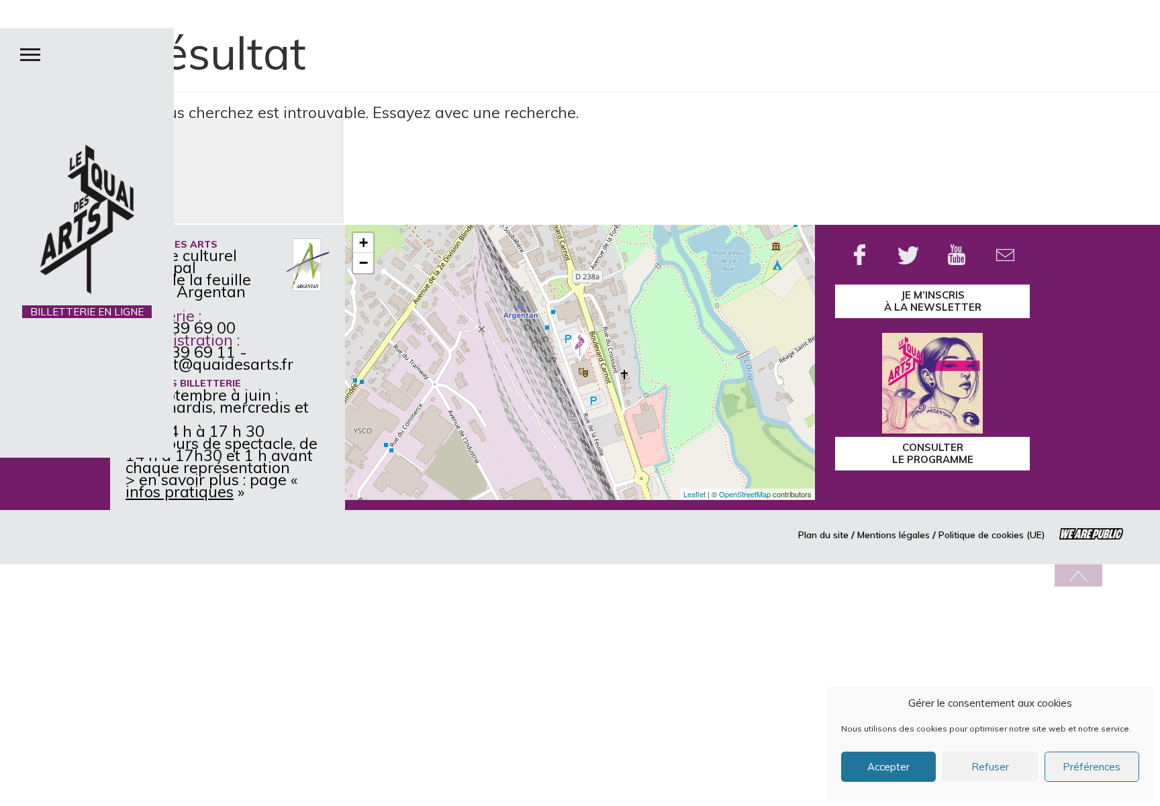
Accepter (888, 766)
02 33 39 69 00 (181, 328)
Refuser (990, 766)
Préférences (1091, 766)
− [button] (363, 262)
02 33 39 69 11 (181, 352)
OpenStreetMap (745, 494)
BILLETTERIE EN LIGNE (87, 311)
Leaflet (694, 494)
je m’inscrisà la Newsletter (932, 301)
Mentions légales (893, 535)
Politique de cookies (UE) (991, 535)
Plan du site (823, 535)
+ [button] (363, 242)
